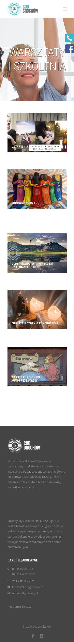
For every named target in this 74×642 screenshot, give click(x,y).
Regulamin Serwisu (19, 606)
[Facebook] (33, 636)
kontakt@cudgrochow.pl (27, 587)
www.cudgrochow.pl (25, 593)
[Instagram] (41, 636)
